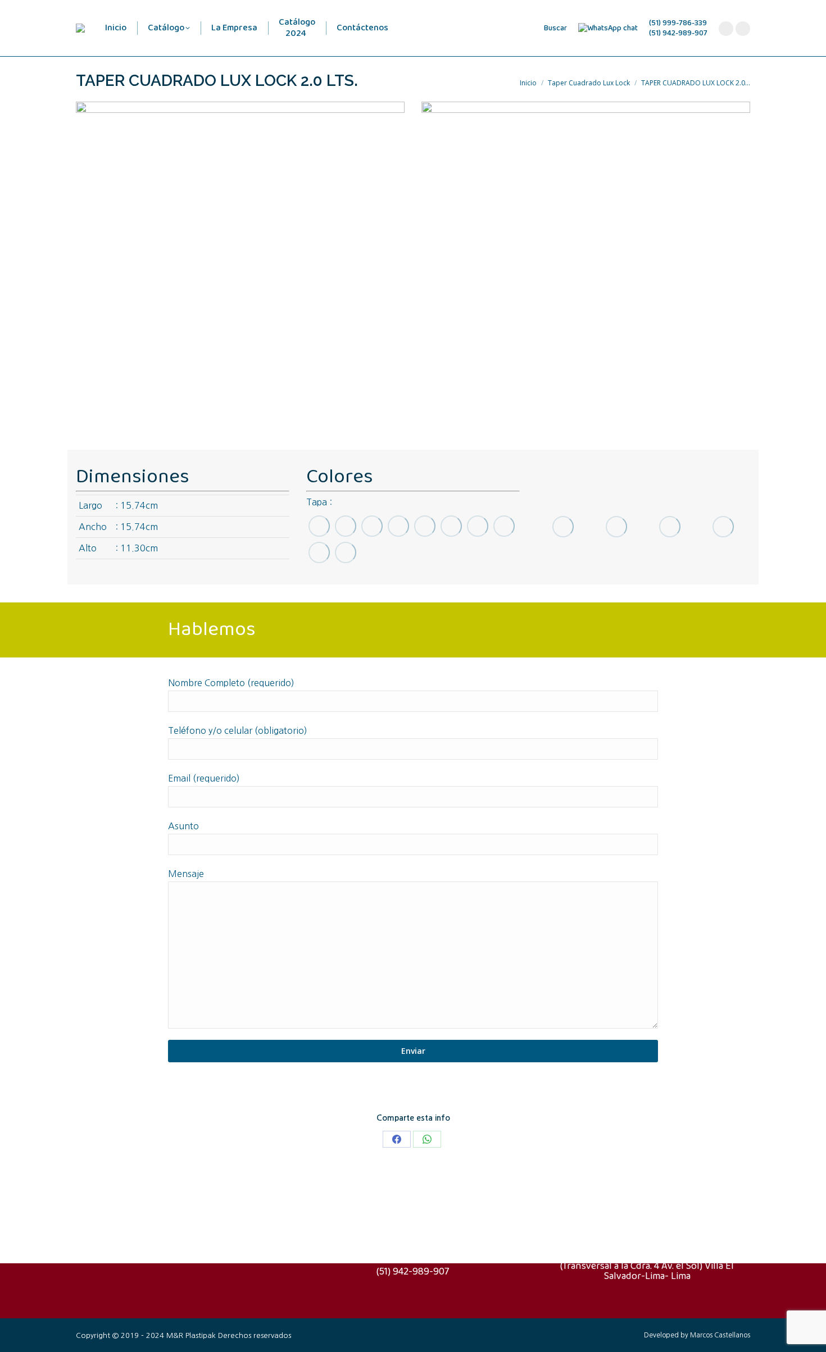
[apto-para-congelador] (669, 526)
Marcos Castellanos (720, 1335)
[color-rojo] (477, 525)
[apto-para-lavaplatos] (616, 526)
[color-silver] (319, 552)
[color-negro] (503, 525)
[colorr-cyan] (345, 525)
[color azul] (319, 525)
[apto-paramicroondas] (563, 527)
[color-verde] (371, 525)
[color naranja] (424, 525)
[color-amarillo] (451, 525)
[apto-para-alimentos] (723, 526)
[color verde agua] (398, 525)
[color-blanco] (345, 552)
